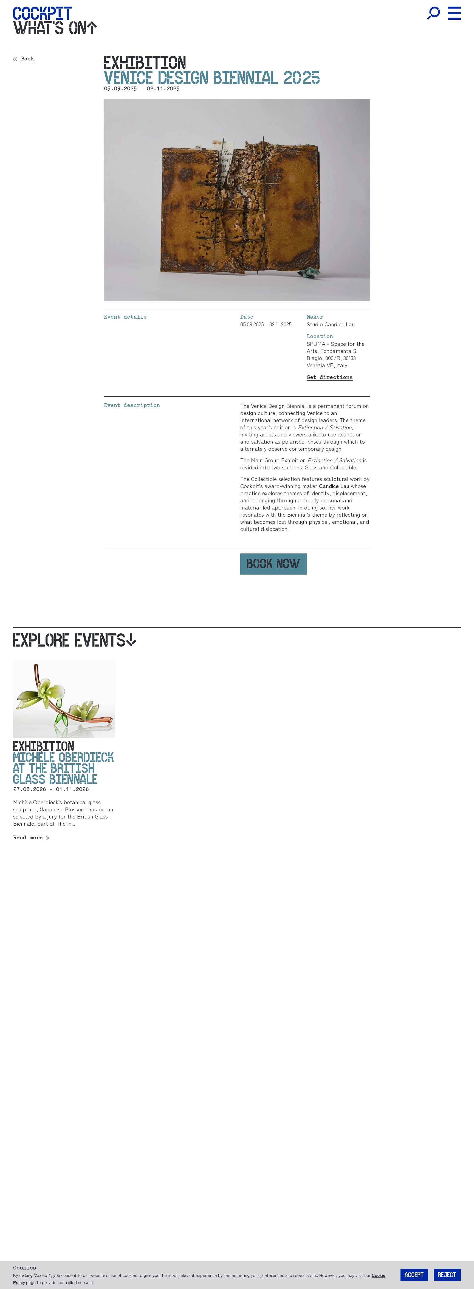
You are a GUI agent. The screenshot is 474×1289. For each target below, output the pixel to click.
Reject (447, 1275)
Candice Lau (334, 486)
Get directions (330, 377)
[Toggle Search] (433, 13)
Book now (273, 563)
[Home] (42, 13)
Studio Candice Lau (331, 324)
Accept (414, 1275)
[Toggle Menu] (454, 13)
